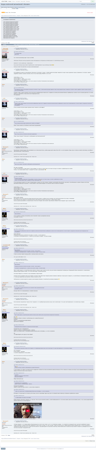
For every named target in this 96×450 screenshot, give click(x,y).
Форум (9, 1)
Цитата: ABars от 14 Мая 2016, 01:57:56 (19, 101)
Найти (93, 1)
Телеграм (28, 1)
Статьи (13, 1)
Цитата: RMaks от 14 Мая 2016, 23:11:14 (19, 262)
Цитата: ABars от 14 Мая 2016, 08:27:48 (19, 176)
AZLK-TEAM (4, 1)
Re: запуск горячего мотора (21, 48)
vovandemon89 (6, 245)
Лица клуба (23, 1)
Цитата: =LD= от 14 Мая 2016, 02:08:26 (19, 121)
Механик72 (5, 147)
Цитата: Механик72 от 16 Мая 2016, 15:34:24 (19, 346)
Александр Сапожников (5, 49)
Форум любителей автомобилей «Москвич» (15, 4)
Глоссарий (18, 1)
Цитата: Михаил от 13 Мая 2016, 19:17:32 (19, 51)
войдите (15, 7)
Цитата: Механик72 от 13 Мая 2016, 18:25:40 (19, 211)
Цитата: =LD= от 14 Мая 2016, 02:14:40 (19, 162)
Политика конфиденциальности (42, 448)
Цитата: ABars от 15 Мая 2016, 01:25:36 (19, 324)
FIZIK (29, 15)
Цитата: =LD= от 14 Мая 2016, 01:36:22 (19, 87)
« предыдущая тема (84, 41)
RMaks (4, 208)
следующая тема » (91, 41)
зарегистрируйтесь (22, 7)
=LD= (4, 69)
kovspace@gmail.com (60, 448)
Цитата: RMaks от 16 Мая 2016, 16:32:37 (19, 364)
